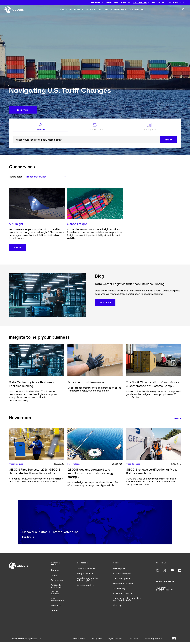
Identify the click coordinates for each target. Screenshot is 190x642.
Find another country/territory (164, 589)
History (54, 575)
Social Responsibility (57, 599)
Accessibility (119, 588)
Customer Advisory (122, 593)
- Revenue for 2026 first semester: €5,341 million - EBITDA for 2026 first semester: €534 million (36, 480)
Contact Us (137, 9)
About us (55, 570)
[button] (95, 2)
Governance (57, 580)
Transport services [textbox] (36, 176)
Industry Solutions (85, 585)
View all (17, 247)
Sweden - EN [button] (140, 2)
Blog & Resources (116, 9)
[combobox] (46, 176)
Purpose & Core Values (56, 586)
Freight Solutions (85, 573)
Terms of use (133, 639)
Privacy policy (97, 639)
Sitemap (117, 605)
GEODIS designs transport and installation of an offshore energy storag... (90, 473)
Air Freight (16, 223)
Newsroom (56, 605)
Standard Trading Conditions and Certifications (127, 599)
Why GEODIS (93, 9)
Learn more (105, 302)
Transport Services (86, 568)
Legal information (115, 639)
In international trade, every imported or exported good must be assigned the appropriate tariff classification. (153, 394)
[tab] (40, 127)
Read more (28, 537)
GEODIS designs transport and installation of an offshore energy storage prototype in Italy (93, 484)
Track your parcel (121, 578)
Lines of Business (55, 593)
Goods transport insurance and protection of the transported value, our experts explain (94, 389)
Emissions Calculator (123, 583)
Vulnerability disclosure (153, 639)
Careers (54, 610)
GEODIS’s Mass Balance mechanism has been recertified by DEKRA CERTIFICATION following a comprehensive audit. (152, 481)
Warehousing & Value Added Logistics (87, 579)
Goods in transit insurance (85, 382)
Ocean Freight (77, 223)
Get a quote (119, 568)
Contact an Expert (122, 573)
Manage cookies (79, 639)
